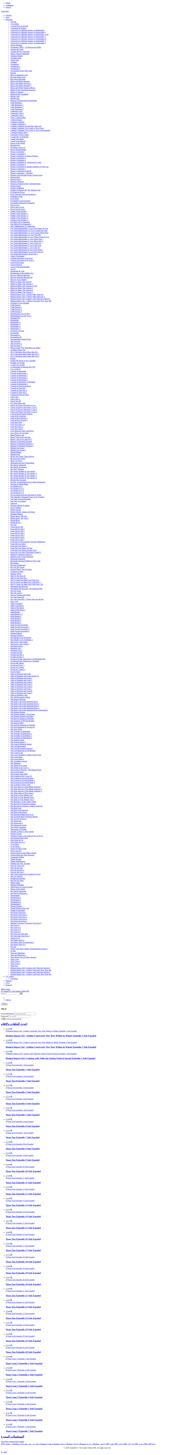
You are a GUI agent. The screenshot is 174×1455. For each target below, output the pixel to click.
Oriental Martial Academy (20, 505)
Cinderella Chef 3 (17, 115)
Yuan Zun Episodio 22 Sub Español (23, 1307)
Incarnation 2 (15, 335)
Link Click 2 (15, 399)
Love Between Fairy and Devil (22, 431)
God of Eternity (16, 265)
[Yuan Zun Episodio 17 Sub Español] (20, 1246)
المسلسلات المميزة (12, 1436)
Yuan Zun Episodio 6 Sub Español (23, 1126)
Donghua (9, 20)
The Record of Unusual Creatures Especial (26, 806)
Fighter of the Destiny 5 (19, 220)
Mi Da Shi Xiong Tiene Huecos (22, 456)
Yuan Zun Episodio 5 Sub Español (23, 1115)
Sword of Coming (17, 667)
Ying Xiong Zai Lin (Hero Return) (23, 957)
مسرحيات (23, 1444)
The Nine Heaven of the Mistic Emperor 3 (26, 791)
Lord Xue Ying (16, 422)
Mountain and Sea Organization (22, 463)
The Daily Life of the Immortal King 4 (24, 708)
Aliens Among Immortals (19, 54)
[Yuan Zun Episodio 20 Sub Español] (20, 1280)
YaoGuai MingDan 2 (18, 955)
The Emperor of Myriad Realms (22, 721)
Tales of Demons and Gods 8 (21, 691)
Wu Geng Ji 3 (15, 930)
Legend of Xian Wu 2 (18, 390)
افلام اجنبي (122, 1444)
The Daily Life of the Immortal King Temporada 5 (29, 710)
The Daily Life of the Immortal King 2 (24, 704)
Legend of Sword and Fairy (20, 386)
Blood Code (15, 96)
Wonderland (15, 896)
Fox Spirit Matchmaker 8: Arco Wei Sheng (26, 250)
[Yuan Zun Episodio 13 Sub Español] (20, 1201)
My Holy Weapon (17, 469)
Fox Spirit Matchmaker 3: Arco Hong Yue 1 (26, 239)
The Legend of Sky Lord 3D (21, 776)
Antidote (13, 62)
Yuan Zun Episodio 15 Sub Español (23, 1228)
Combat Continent (17, 122)
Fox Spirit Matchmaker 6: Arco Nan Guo (25, 245)
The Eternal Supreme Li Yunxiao (22, 725)
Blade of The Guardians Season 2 (23, 90)
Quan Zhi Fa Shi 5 (17, 535)
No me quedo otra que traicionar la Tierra (25, 495)
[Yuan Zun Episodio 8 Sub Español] (19, 1144)
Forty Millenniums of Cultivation (22, 226)
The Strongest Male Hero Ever (21, 815)
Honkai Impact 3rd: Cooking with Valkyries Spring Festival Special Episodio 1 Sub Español (50, 1058)
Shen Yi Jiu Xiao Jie (18, 576)
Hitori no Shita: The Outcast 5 (21, 292)
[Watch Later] (11, 1029)
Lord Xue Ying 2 (16, 427)
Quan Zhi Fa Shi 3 (17, 531)
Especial (9, 985)
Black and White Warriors (20, 81)
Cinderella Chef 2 (17, 113)
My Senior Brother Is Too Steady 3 (23, 476)
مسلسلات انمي (40, 1444)
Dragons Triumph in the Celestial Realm (25, 184)
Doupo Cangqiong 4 (18, 160)
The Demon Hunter (17, 712)
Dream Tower (15, 186)
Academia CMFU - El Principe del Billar (25, 47)
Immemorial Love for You (20, 314)
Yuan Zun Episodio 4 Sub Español (23, 1103)
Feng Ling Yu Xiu (17, 207)
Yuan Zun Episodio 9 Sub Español (23, 1160)
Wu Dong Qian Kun (18, 913)
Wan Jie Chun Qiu (17, 866)
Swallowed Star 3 (17, 657)
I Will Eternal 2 (16, 307)
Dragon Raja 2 (15, 179)
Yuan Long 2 (15, 962)
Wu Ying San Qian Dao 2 (20, 936)
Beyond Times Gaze (18, 77)
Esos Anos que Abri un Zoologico (23, 194)
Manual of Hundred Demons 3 (21, 446)
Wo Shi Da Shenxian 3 (19, 893)
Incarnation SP (15, 337)
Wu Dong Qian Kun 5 (18, 921)
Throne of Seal (16, 834)
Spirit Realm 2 (15, 616)
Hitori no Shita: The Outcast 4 (21, 290)
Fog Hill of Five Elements (20, 222)
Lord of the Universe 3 (18, 420)
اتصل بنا (4, 1452)
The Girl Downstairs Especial (21, 748)
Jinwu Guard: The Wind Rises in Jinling (25, 348)
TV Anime (10, 976)
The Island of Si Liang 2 (19, 768)
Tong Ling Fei (15, 851)
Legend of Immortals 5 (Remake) (22, 382)
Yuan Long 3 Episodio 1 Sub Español (24, 1363)
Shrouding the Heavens (19, 586)
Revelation (14, 563)
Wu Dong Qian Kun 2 (18, 915)
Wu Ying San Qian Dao (19, 934)
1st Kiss (13, 22)
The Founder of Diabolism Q (21, 738)
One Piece (14, 979)
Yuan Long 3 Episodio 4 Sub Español (24, 1397)
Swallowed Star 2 (17, 655)
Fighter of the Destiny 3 (19, 216)
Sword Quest (15, 672)
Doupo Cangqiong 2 (18, 154)
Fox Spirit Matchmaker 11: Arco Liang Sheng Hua (29, 233)
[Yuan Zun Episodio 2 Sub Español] (19, 1076)
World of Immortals (17, 910)
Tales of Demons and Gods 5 (21, 685)
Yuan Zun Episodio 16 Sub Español (23, 1239)
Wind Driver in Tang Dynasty (21, 887)
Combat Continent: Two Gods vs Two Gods (27, 128)
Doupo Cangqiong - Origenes (21, 173)
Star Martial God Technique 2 (21, 640)
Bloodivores (15, 98)
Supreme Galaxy (16, 646)
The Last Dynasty (17, 772)
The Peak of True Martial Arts (21, 795)
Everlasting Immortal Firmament (22, 203)
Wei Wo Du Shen (17, 881)
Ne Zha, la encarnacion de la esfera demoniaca (27, 482)
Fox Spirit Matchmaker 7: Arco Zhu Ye (25, 248)
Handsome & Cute (17, 271)
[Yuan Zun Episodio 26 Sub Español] (20, 1348)
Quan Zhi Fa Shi (16, 527)
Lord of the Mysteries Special (21, 414)
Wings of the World (17, 889)
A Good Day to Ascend (19, 26)
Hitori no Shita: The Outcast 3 (21, 288)
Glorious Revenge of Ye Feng (21, 258)
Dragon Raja (15, 177)
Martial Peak (15, 454)
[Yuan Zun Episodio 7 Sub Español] (19, 1133)
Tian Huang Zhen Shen (19, 838)
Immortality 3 (15, 324)
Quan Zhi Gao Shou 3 (18, 546)
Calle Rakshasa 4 (16, 109)
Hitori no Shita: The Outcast (20, 282)
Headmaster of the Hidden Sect (22, 273)
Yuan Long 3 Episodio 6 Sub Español (24, 1420)
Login (4, 1019)
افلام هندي (113, 1444)
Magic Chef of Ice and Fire (20, 437)
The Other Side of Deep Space (21, 793)
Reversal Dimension (18, 565)
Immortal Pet (15, 318)
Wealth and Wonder (17, 878)
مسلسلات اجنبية (79, 1444)
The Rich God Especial (19, 810)
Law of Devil (15, 369)
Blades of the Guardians (19, 94)
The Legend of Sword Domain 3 (22, 783)
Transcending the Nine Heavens (22, 855)
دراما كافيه (151, 1444)
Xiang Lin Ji (15, 938)
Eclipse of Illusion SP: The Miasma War (25, 190)
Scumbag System (16, 572)
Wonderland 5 (15, 904)
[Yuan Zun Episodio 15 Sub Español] (20, 1223)
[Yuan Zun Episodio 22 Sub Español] (20, 1302)
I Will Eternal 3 (16, 309)
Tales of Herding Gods (18, 695)
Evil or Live (14, 205)
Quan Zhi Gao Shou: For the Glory (23, 550)
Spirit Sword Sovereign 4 (19, 631)
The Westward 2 (16, 823)
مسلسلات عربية (92, 1444)
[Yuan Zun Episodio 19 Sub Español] (20, 1268)
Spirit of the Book (17, 608)
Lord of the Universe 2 (18, 418)
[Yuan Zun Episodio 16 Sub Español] (20, 1234)
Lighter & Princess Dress (19, 395)
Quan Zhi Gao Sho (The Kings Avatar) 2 (25, 552)
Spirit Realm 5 (15, 623)
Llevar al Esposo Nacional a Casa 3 (23, 410)
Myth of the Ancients (18, 480)
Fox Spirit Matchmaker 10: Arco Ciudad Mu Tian (28, 231)
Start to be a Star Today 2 (19, 644)
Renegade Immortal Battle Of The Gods (25, 561)
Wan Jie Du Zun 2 (17, 870)
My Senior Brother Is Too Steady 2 (23, 474)
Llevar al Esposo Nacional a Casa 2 (23, 407)
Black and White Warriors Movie (22, 88)
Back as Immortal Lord (19, 75)
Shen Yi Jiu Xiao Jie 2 (18, 578)
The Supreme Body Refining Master (24, 817)
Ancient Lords (15, 58)
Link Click (14, 397)
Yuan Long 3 (15, 964)
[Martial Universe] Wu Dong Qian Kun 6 (25, 923)
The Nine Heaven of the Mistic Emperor (25, 787)
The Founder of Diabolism (20, 731)
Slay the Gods (15, 591)
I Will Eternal (15, 305)
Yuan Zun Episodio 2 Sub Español (23, 1081)
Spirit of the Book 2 (17, 610)
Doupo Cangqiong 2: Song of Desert (24, 156)
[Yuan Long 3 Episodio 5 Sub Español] (21, 1404)
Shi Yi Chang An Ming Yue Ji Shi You (24, 580)
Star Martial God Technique (20, 638)
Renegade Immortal (17, 559)
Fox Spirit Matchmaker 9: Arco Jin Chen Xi (26, 252)
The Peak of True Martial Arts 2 (22, 797)
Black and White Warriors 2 (20, 84)
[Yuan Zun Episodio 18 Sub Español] (20, 1257)
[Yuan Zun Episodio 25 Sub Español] (20, 1336)
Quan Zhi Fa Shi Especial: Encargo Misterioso (27, 542)
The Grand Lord (16, 753)
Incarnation (14, 333)
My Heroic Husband (18, 465)
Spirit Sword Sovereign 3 (19, 629)
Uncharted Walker (17, 857)
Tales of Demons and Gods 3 (21, 680)
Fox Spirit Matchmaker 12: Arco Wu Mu (25, 235)
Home (8, 3)
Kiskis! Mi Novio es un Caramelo (23, 361)
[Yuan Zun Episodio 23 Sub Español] (20, 1314)
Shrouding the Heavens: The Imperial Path (26, 589)
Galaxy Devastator (17, 256)
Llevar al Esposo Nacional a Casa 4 (23, 412)
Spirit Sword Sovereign (19, 625)
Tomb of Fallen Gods (18, 849)
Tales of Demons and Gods (20, 674)
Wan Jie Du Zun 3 (17, 872)
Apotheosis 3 (15, 69)
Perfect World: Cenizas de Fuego (22, 512)
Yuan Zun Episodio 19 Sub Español (23, 1273)
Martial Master (15, 452)
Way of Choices (16, 876)
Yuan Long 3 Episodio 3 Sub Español (24, 1386)
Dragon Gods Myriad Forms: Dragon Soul (26, 175)
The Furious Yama (17, 740)
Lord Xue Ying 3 (16, 429)
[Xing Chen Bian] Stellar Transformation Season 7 (29, 949)
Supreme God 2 (16, 650)
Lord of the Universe (18, 416)
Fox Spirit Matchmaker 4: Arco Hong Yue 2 (26, 241)
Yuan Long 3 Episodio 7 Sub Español (24, 1431)
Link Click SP (15, 401)
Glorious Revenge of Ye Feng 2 (22, 260)
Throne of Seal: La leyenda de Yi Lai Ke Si (26, 836)
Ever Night (14, 199)
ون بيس (31, 1444)
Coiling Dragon (16, 120)
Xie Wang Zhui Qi (17, 940)
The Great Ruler (16, 757)
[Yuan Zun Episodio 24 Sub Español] (20, 1325)
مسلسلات (10, 5)
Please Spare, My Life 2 (19, 518)
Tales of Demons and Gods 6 (21, 687)
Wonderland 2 (15, 898)
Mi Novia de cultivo (17, 459)
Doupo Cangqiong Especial (20, 171)
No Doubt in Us (16, 486)
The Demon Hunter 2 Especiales (22, 714)
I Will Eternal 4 (16, 312)
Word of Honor (16, 906)
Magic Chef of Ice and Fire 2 (21, 439)
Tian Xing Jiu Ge (16, 840)
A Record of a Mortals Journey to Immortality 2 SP (29, 35)
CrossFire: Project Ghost (19, 135)
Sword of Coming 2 (17, 670)
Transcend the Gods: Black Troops (23, 853)
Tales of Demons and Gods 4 (21, 682)
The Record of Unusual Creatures (23, 804)
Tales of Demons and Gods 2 (21, 678)
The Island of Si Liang (18, 765)
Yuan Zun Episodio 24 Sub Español (23, 1329)
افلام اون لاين (132, 1444)
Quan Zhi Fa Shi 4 (17, 533)
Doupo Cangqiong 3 (18, 158)
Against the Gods (16, 49)
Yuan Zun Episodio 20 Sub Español (23, 1284)
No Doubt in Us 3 (17, 491)
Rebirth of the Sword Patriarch (21, 557)
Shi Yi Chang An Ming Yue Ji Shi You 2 (25, 582)
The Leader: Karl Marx (19, 774)
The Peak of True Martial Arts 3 (22, 800)
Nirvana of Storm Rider (19, 484)
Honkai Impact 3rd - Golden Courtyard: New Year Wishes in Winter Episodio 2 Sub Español (51, 1047)
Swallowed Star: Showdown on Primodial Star (27, 659)
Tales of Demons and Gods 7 (21, 689)
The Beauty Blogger (18, 699)
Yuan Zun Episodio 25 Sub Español (23, 1341)
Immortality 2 (15, 322)
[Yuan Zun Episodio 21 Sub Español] (20, 1291)
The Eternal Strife (17, 723)
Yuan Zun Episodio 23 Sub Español (23, 1318)
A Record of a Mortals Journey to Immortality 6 (28, 43)
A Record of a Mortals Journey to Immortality (27, 30)
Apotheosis (14, 64)
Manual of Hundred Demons (21, 442)
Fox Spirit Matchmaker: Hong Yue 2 (24, 254)
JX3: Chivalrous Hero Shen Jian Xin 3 (24, 356)
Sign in (8, 7)
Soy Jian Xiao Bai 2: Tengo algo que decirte (26, 599)
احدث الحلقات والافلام (14, 1023)
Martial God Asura (17, 448)
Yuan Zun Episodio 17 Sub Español (23, 1250)
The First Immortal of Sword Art (22, 727)
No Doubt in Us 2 (17, 488)
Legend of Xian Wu (17, 388)
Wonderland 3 (15, 900)
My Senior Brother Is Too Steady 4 (23, 478)
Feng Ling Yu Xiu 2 (17, 209)
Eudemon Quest (16, 196)
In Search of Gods (17, 331)
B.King (13, 73)
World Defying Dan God (19, 908)
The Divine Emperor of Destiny (22, 719)
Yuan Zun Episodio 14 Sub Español (23, 1216)
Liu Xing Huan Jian (17, 403)
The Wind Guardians (18, 827)
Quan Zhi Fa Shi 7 (17, 540)
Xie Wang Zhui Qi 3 (18, 945)
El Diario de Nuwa (17, 192)
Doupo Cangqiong (17, 152)
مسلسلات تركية (66, 1444)
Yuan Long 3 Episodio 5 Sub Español (24, 1408)
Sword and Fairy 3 (17, 665)
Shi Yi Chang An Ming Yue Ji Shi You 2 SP (26, 584)
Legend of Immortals (18, 371)
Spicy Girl (14, 601)
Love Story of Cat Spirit (19, 433)
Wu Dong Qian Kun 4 (18, 919)
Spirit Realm (15, 612)
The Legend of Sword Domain (21, 778)
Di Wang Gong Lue (17, 147)
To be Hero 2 (15, 846)
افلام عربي (142, 1444)
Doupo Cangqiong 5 (18, 165)
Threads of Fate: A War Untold (21, 832)
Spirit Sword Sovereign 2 (19, 627)
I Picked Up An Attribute (19, 303)
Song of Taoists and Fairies (20, 595)
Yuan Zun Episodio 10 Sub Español (23, 1171)
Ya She (13, 951)
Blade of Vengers (16, 92)
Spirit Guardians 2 (17, 606)
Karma (13, 358)
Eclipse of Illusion (17, 188)
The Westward (15, 821)
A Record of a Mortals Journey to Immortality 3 (28, 37)
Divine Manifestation (18, 150)
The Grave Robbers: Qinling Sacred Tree (25, 755)
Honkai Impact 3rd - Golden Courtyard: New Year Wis (30, 301)
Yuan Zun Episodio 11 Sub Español (23, 1182)
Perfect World (15, 510)
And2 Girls (14, 60)
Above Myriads (16, 45)
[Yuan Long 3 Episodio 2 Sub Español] (21, 1370)
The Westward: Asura (18, 825)
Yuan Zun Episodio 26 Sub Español (23, 1352)
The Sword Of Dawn (18, 819)
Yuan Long (14, 959)
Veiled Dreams (15, 859)
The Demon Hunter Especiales (21, 716)
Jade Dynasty (15, 341)
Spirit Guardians (16, 604)
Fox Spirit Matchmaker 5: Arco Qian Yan (25, 243)
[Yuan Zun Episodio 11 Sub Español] (20, 1178)
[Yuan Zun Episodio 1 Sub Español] (19, 1065)
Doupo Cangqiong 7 (18, 169)
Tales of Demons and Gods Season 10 (24, 676)
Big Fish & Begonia (17, 79)
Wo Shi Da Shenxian (18, 891)
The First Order (16, 729)
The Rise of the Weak (18, 812)
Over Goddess (15, 508)
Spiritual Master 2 (17, 635)
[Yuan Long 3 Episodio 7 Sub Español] (21, 1427)
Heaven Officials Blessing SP (21, 277)
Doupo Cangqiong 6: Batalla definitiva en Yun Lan (29, 167)
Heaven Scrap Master (18, 280)
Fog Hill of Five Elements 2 (20, 224)
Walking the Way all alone (20, 864)
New (7, 17)
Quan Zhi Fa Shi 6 (17, 537)
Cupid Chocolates (17, 139)
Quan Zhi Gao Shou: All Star (21, 548)
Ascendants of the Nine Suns (21, 71)
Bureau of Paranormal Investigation (23, 101)
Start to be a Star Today (19, 642)
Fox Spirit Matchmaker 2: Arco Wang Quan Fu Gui (29, 237)
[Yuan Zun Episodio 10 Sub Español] (20, 1167)
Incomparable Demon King (20, 339)
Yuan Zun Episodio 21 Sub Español (23, 1295)
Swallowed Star (16, 653)
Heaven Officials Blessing (20, 275)
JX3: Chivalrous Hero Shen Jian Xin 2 (24, 354)
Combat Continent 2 (18, 124)
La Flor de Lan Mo (17, 365)
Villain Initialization (17, 861)
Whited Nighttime (17, 885)
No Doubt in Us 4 (17, 493)
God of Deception (17, 263)
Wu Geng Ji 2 (15, 927)
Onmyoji (13, 503)
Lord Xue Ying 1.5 (17, 425)
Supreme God (15, 648)
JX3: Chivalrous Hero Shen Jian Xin (24, 352)
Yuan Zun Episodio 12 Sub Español (23, 1194)
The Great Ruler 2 (17, 759)
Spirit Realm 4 (15, 621)
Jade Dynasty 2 (16, 344)
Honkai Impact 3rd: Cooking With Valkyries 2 (27, 297)
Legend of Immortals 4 (18, 378)
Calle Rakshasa (16, 103)
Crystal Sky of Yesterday (19, 137)
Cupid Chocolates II (17, 141)
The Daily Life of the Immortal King (24, 702)
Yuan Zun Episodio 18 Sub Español (23, 1261)
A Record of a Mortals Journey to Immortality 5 (28, 41)
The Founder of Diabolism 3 (21, 736)
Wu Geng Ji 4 (15, 932)
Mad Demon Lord (17, 435)
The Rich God (15, 808)
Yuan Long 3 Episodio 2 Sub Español (24, 1374)
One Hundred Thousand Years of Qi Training (27, 497)
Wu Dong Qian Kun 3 (18, 917)
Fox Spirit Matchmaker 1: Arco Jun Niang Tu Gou (29, 228)
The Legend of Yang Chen (20, 785)
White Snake (15, 883)
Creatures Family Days (19, 133)
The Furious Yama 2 (18, 742)
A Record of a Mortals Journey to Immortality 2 (28, 32)
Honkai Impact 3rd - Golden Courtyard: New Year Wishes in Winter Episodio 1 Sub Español (51, 1035)
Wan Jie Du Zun (16, 868)
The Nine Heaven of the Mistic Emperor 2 (26, 789)
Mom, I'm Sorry (16, 461)
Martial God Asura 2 (18, 450)
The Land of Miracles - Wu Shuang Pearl (25, 770)
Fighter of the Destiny (18, 211)
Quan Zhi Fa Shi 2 (17, 529)
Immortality (14, 320)
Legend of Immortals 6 (18, 384)
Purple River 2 (15, 523)
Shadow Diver (15, 574)
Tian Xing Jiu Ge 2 (17, 842)
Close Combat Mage (18, 118)
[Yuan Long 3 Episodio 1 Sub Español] (21, 1359)
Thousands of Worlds (18, 829)
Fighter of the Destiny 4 (19, 218)
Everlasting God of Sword (20, 201)
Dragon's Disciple (17, 182)
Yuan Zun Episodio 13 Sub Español (23, 1205)
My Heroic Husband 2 (18, 467)
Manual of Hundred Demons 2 (21, 444)
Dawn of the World (17, 143)
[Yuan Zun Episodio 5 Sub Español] (19, 1110)
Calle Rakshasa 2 (16, 105)
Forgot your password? (14, 1019)
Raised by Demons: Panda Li (21, 555)
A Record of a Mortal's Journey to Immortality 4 (28, 39)
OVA (8, 983)
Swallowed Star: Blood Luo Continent (24, 661)
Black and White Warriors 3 (20, 86)
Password (4, 1016)
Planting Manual (16, 514)
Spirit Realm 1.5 (16, 614)
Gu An (13, 269)
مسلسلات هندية (53, 1444)
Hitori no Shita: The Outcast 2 (21, 284)
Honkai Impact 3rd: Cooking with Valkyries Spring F (30, 299)
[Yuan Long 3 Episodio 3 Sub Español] (21, 1381)
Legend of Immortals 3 (18, 375)
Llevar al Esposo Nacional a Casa (23, 405)
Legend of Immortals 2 (18, 373)
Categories (5, 11)
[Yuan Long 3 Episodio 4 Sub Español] (21, 1393)
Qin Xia (13, 525)
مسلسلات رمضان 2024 (10, 1444)
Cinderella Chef (16, 111)
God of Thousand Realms (20, 267)
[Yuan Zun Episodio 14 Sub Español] (20, 1212)
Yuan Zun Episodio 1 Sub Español (23, 1069)
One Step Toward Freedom (20, 499)
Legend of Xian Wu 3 (18, 393)
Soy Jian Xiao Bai (17, 597)
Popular (8, 15)
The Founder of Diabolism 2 (21, 734)
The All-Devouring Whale (20, 697)
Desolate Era (15, 145)
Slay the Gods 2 (16, 593)
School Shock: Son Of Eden (21, 569)
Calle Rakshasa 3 (16, 107)
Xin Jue (13, 947)
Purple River (15, 520)
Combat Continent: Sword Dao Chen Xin (26, 126)
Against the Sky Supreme (19, 52)
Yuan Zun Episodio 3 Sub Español (23, 1092)
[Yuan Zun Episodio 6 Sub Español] (19, 1122)
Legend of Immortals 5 (18, 380)
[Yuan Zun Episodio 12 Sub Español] (20, 1189)
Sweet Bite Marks (17, 663)
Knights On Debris (17, 363)
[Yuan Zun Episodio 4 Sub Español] (19, 1099)
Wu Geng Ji (14, 925)
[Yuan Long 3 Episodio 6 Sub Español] (21, 1415)
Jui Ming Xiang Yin (17, 350)
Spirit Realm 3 (15, 618)
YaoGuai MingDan (17, 953)
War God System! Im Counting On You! (25, 874)
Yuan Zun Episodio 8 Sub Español (23, 1148)
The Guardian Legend (18, 761)
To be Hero (14, 844)
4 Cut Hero (14, 24)
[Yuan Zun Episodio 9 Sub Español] (19, 1155)
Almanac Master (16, 56)
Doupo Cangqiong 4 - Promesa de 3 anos (25, 162)
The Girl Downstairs (18, 746)
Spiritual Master (16, 633)
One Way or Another (18, 501)
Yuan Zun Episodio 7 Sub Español (23, 1137)
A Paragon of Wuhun (18, 28)
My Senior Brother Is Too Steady (22, 471)
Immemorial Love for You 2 (20, 316)
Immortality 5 (15, 329)
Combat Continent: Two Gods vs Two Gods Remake (30, 130)
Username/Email (7, 1014)
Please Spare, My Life (18, 516)
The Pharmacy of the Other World (23, 802)
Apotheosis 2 (15, 66)
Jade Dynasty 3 (16, 346)
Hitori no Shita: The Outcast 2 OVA (23, 286)
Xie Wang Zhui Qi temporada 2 (22, 942)
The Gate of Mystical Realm (21, 744)
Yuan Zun (14, 966)
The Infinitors (15, 763)
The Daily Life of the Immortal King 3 (24, 706)
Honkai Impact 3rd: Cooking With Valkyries (26, 295)
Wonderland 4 (15, 902)
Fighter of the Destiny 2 (19, 214)
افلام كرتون (104, 1444)
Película (9, 981)
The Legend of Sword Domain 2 (22, 780)
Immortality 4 (15, 326)
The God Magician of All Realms (22, 751)
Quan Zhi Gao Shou (18, 544)
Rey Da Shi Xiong (17, 567)
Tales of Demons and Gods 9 (21, 693)
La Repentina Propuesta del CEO (22, 367)
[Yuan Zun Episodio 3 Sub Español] (19, 1088)
